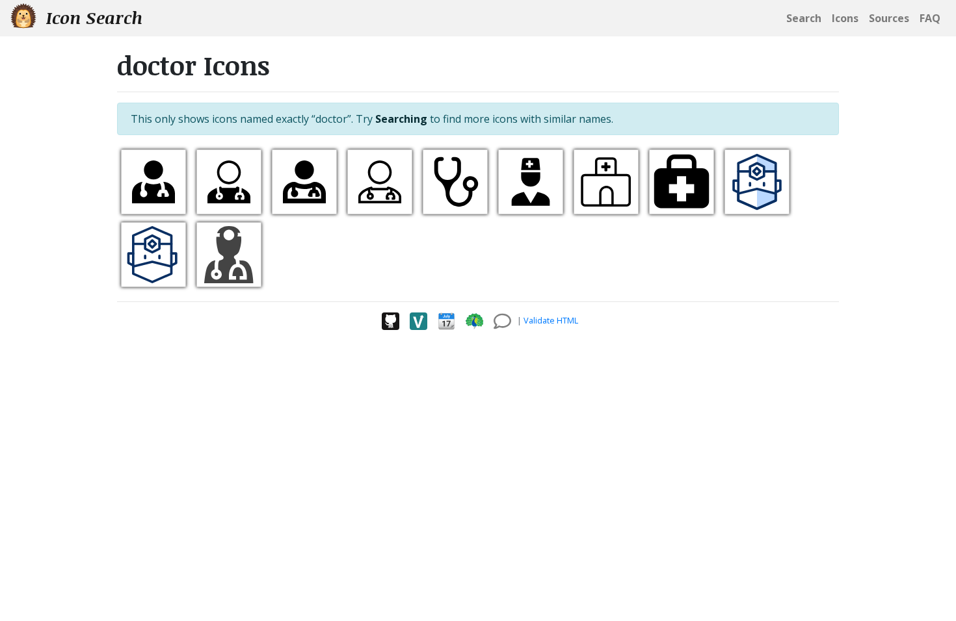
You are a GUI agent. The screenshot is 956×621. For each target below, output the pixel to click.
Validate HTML (551, 320)
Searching (401, 119)
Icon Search (92, 17)
